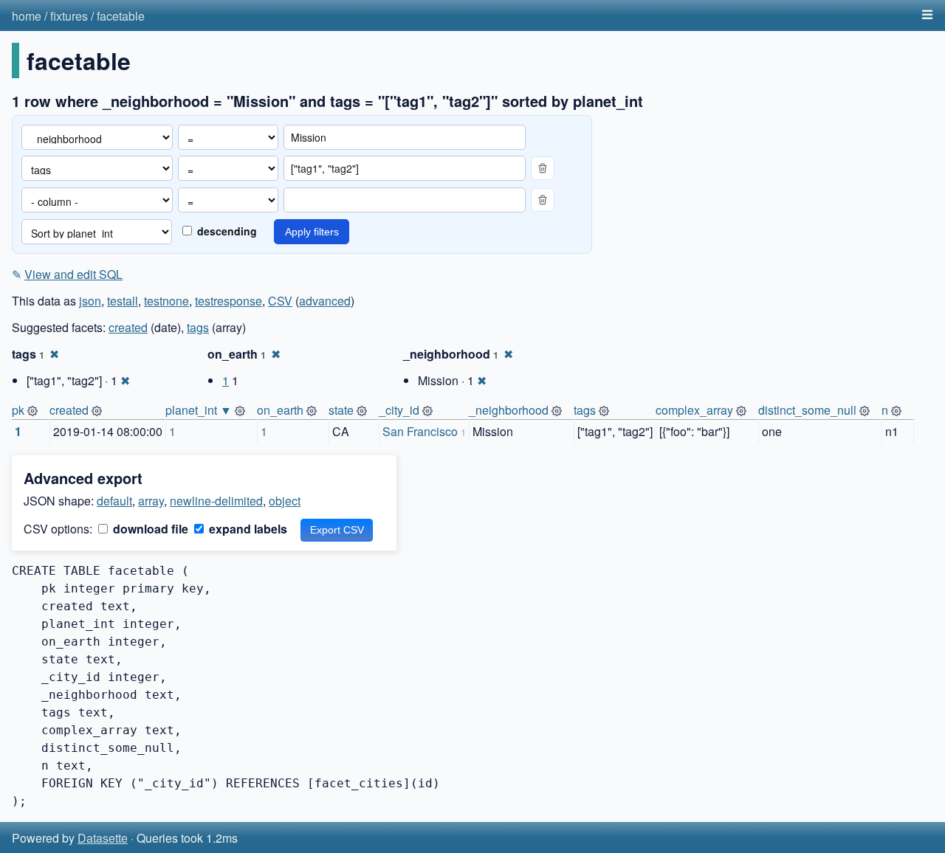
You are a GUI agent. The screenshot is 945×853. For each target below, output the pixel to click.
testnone (166, 300)
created (128, 327)
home (26, 15)
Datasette (103, 837)
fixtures (69, 15)
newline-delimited (216, 500)
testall (122, 300)
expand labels (246, 528)
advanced (325, 300)
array (151, 500)
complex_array (694, 409)
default (114, 500)
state (341, 409)
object (284, 500)
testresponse (228, 300)
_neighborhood (509, 409)
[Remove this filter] (542, 168)
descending (225, 231)
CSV (280, 300)
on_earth (280, 409)
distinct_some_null (807, 409)
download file (149, 528)
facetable (121, 15)
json (90, 300)
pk (18, 409)
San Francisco (420, 431)
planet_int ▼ (198, 409)
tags (198, 327)
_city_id (399, 409)
